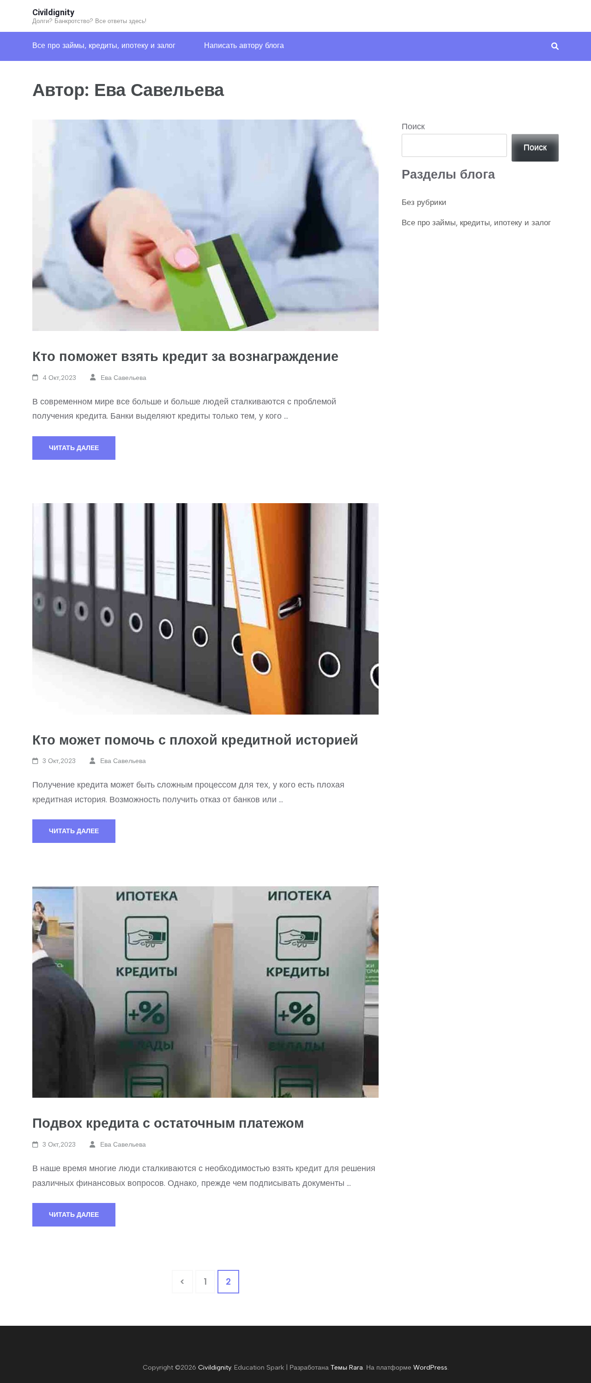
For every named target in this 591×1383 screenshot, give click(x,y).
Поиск (413, 126)
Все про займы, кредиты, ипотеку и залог (103, 45)
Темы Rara (347, 1367)
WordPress (430, 1367)
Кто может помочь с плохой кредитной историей (195, 740)
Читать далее (74, 448)
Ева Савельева (123, 378)
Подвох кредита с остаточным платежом (168, 1123)
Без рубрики (424, 202)
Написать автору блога (244, 45)
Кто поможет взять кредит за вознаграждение (185, 356)
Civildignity (53, 12)
